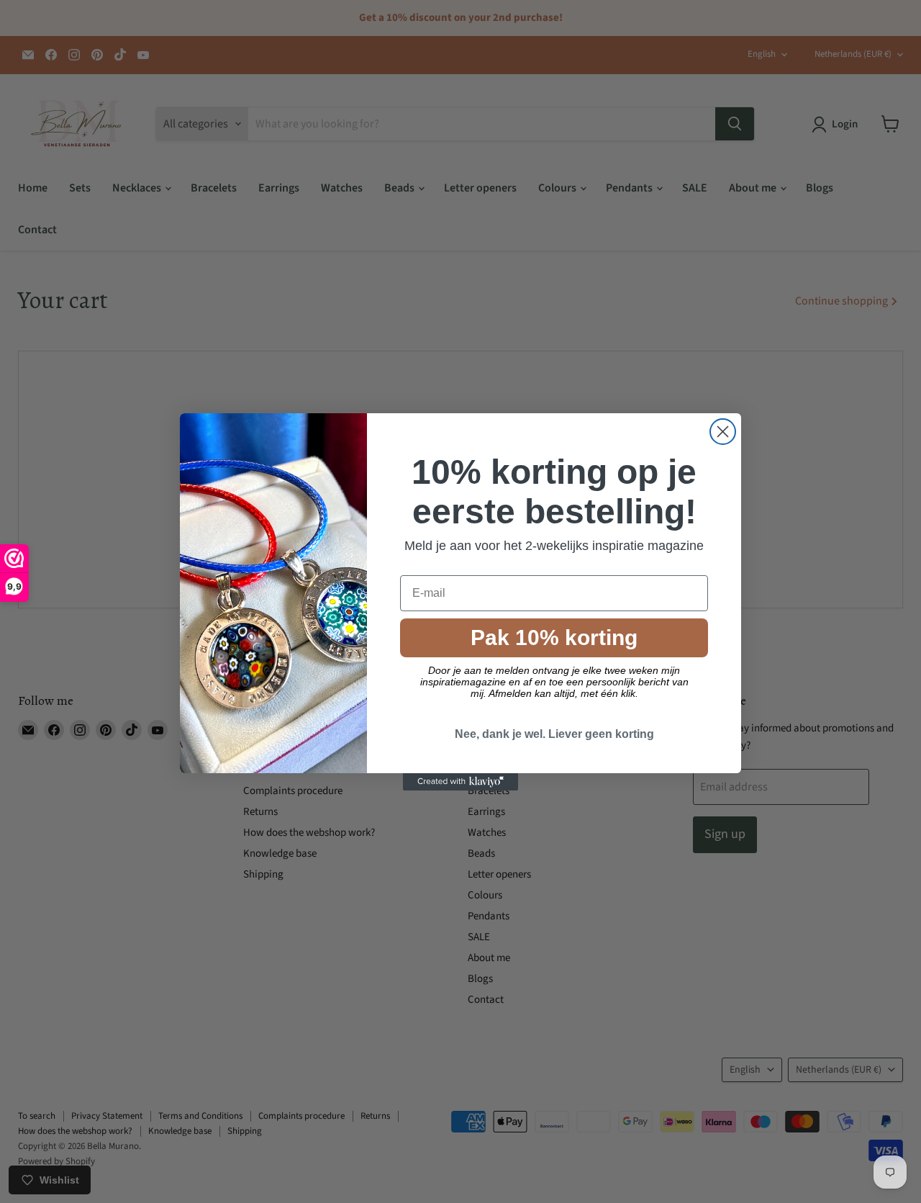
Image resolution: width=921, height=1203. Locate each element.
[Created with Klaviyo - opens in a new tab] (460, 781)
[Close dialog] (722, 431)
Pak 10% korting (554, 637)
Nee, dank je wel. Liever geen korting (554, 734)
